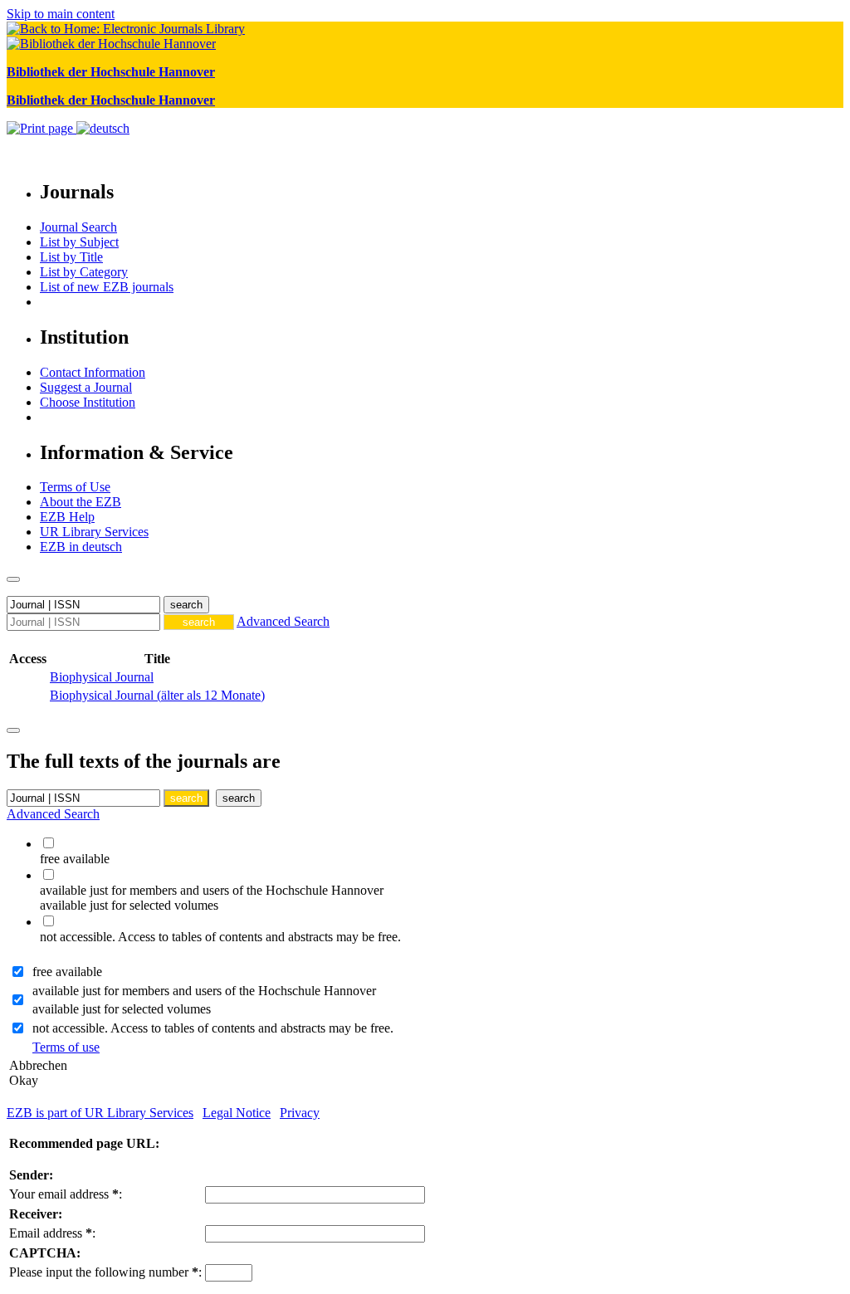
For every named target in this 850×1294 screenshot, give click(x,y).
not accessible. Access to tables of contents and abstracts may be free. (212, 1028)
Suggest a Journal (86, 387)
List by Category (84, 272)
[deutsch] (102, 128)
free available (67, 971)
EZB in (81, 547)
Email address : (52, 1233)
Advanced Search (283, 621)
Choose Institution (87, 402)
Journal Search (78, 227)
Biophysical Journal (102, 677)
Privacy (300, 1113)
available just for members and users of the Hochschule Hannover (204, 991)
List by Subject (79, 242)
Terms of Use (75, 487)
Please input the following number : (105, 1272)
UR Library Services (94, 532)
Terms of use (66, 1047)
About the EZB (80, 502)
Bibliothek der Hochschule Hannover (111, 72)
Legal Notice (237, 1113)
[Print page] (41, 128)
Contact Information (92, 372)
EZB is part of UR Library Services (100, 1113)
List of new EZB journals (106, 287)
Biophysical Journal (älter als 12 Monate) (157, 695)
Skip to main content (61, 14)
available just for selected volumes (121, 1009)
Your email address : (65, 1194)
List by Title (71, 257)
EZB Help (67, 517)
